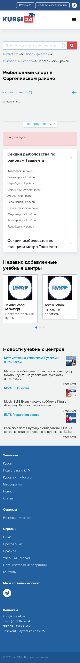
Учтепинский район (20, 195)
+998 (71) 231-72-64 (16, 621)
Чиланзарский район (21, 202)
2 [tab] (40, 327)
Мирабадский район (20, 183)
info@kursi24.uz (14, 616)
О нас (7, 537)
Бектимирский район (21, 177)
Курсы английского (17, 477)
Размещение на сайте (19, 518)
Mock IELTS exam (16, 388)
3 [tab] (44, 327)
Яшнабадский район (20, 226)
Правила (9, 551)
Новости (9, 491)
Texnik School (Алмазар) (15, 307)
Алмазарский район (20, 171)
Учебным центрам (16, 558)
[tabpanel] (20, 298)
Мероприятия (13, 484)
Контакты (9, 572)
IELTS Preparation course (21, 415)
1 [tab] (36, 327)
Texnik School (55, 305)
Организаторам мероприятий (25, 565)
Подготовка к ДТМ (17, 470)
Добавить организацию (52, 5)
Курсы (7, 463)
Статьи (8, 498)
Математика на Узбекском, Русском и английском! (31, 360)
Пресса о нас (13, 544)
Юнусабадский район (21, 214)
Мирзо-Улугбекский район (24, 189)
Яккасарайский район (21, 220)
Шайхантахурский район (23, 208)
